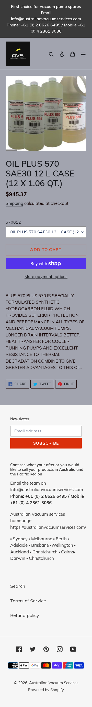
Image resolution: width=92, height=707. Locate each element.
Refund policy (24, 615)
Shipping (14, 203)
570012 (13, 222)
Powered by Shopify (46, 689)
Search (17, 586)
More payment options (46, 276)
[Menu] (83, 54)
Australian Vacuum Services (53, 682)
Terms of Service (28, 601)
